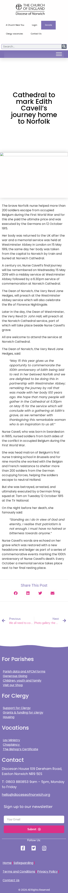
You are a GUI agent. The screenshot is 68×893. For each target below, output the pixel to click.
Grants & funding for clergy (23, 712)
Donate (48, 25)
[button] (15, 593)
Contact (13, 760)
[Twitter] (34, 848)
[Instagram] (44, 848)
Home (7, 863)
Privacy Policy (47, 871)
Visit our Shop (13, 685)
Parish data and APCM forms (24, 671)
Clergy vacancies (14, 33)
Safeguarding (23, 863)
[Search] (64, 46)
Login (34, 25)
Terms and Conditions (19, 871)
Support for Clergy (17, 708)
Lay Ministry (11, 740)
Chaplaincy (11, 744)
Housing (8, 717)
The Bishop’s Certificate (20, 749)
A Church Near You (15, 25)
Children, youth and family (22, 680)
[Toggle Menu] (59, 54)
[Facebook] (23, 848)
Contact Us (36, 33)
